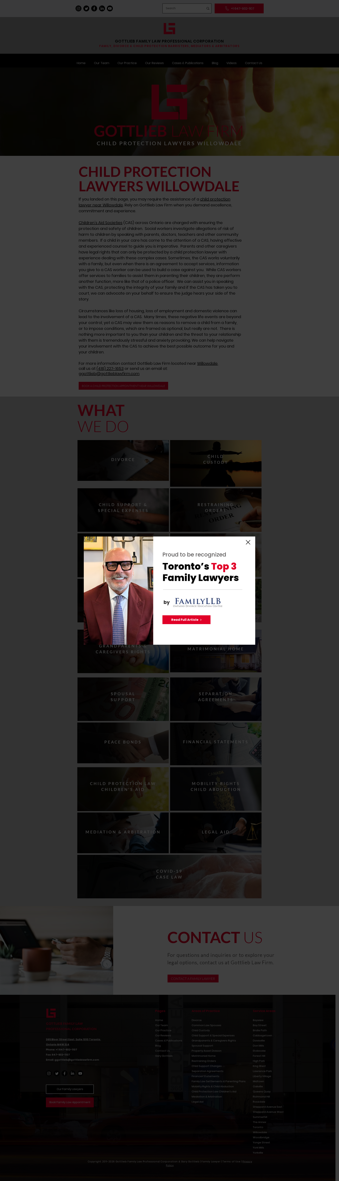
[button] (248, 542)
